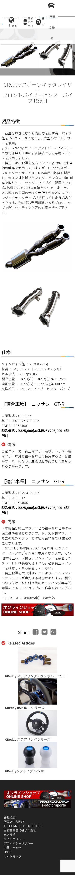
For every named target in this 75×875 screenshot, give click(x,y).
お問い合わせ (12, 847)
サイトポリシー (14, 839)
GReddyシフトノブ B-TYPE (24, 771)
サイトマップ (12, 856)
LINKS (7, 852)
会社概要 (9, 817)
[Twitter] (44, 631)
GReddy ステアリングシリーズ (27, 739)
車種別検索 (52, 27)
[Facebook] (35, 631)
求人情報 (9, 834)
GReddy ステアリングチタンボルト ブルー (36, 676)
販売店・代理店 (14, 821)
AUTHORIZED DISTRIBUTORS (23, 826)
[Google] (53, 631)
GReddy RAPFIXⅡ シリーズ (24, 708)
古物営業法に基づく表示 (20, 830)
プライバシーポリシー (18, 843)
